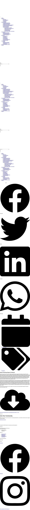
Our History (4, 19)
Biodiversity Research (6, 33)
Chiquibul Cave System (6, 24)
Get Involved (3, 107)
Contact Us (4, 21)
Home (2, 84)
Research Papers (5, 40)
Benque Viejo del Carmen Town (9, 28)
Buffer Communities (6, 93)
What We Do (3, 98)
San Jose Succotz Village (8, 27)
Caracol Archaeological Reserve (7, 25)
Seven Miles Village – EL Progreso (9, 31)
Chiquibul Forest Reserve (6, 23)
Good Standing (5, 38)
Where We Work (4, 22)
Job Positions (5, 43)
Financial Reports (5, 105)
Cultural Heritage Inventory (7, 100)
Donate (3, 45)
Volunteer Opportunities (6, 109)
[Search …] (0, 64)
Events (4, 41)
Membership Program (6, 42)
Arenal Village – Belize (8, 95)
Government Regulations (6, 39)
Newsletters (4, 36)
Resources (3, 35)
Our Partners (5, 20)
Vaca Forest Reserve (6, 26)
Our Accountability (5, 86)
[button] (15, 198)
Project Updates (5, 102)
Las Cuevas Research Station (6, 44)
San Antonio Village (7, 30)
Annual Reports (5, 37)
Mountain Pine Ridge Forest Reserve (8, 91)
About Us (3, 18)
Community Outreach (6, 34)
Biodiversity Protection (6, 32)
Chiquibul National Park (6, 158)
